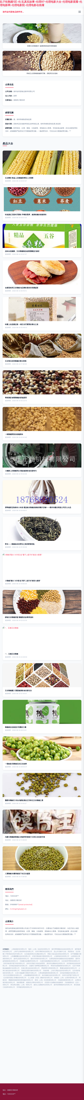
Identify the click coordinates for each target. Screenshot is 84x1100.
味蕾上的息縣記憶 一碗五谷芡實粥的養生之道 (21, 324)
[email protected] (25, 904)
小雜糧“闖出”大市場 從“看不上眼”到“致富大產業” (23, 581)
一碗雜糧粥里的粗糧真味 (14, 434)
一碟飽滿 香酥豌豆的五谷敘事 (16, 764)
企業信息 (9, 84)
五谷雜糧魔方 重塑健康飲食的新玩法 (18, 690)
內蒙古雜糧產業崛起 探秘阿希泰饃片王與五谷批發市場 (25, 837)
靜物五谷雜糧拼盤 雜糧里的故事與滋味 (19, 617)
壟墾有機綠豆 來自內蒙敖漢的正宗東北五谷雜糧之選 (24, 800)
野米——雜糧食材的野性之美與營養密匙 (20, 544)
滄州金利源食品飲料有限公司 (13, 11)
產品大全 (8, 143)
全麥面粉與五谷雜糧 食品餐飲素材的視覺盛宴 (21, 288)
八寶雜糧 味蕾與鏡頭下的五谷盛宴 (17, 874)
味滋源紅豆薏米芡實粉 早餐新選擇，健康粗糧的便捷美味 (25, 214)
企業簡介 (9, 921)
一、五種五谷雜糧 (11, 654)
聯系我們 (9, 889)
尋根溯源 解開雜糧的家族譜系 (16, 398)
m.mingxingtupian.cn (18, 909)
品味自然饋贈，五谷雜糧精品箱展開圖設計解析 (22, 251)
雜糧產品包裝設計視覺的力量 (15, 727)
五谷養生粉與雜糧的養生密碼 (15, 361)
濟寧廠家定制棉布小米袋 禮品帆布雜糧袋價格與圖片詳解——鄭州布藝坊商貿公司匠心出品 (38, 507)
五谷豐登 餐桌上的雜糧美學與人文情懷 (19, 178)
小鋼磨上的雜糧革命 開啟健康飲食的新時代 (21, 471)
